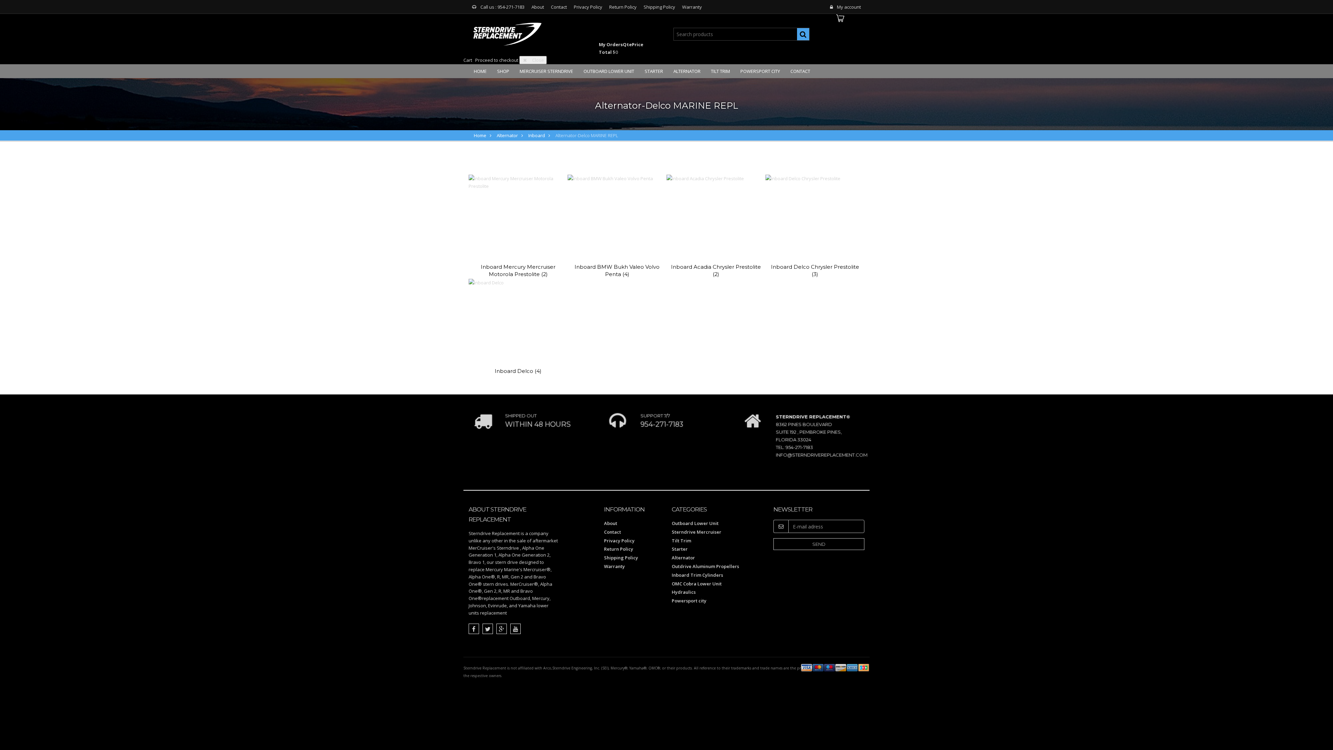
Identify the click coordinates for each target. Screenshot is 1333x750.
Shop (503, 71)
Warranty (692, 7)
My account (849, 7)
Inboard (536, 135)
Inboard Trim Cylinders (697, 575)
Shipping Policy (659, 7)
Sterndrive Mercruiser (696, 532)
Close (538, 60)
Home (480, 71)
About (537, 7)
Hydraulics (684, 592)
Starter (654, 71)
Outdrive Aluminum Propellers (705, 566)
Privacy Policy (588, 7)
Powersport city (760, 71)
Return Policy (623, 7)
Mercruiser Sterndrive (546, 71)
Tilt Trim (720, 71)
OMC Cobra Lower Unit (697, 584)
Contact (559, 7)
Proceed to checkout (496, 60)
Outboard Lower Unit (609, 71)
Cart (467, 60)
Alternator (687, 71)
